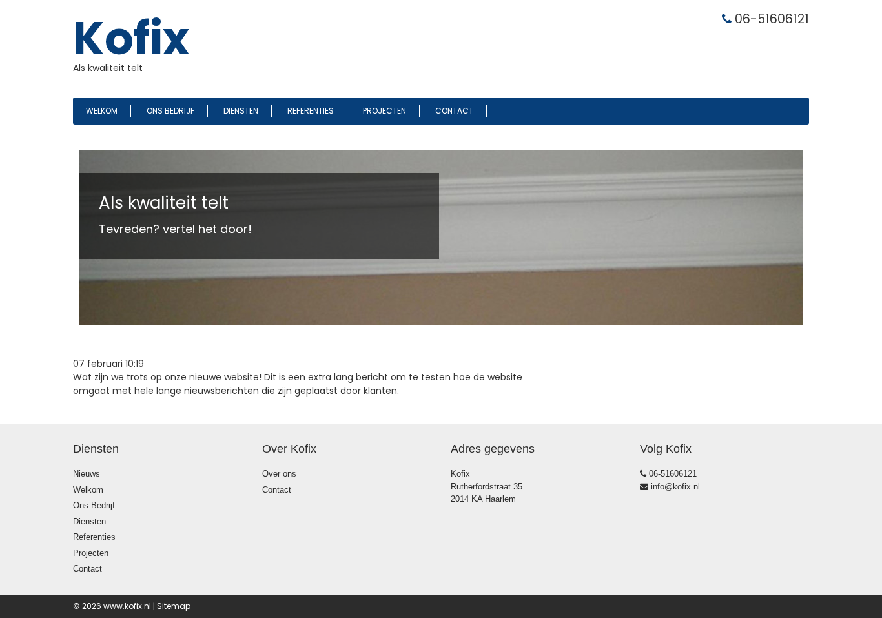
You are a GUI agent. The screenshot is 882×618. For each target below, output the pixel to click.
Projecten (384, 110)
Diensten (240, 110)
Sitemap (173, 606)
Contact (454, 110)
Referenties (310, 110)
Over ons (279, 474)
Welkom (102, 110)
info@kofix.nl (674, 486)
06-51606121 (671, 474)
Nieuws (86, 474)
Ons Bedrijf (170, 110)
